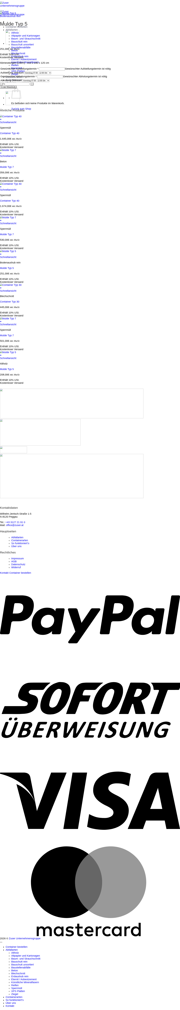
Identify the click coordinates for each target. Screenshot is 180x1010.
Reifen (15, 65)
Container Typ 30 (9, 301)
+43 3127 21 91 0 (15, 522)
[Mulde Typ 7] (13, 43)
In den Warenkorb (8, 87)
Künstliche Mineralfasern (25, 982)
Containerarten (19, 540)
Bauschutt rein (19, 961)
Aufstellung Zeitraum (12, 72)
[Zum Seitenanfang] (1, 942)
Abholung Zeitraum (11, 80)
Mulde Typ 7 (7, 167)
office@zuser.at (14, 525)
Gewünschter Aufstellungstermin (19, 68)
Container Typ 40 (9, 133)
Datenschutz (18, 564)
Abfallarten (12, 29)
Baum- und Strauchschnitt (25, 38)
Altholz (15, 952)
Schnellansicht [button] (8, 122)
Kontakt (10, 1006)
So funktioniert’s (20, 543)
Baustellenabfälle (21, 47)
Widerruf (16, 567)
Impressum (17, 558)
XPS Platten (18, 991)
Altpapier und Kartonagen (25, 35)
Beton (14, 970)
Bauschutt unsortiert (22, 44)
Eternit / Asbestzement (24, 59)
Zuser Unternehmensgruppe (24, 938)
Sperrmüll (16, 988)
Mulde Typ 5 (7, 268)
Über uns (16, 546)
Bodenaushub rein (10, 16)
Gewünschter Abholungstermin (18, 76)
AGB (14, 561)
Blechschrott (18, 973)
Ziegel (14, 994)
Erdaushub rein (19, 976)
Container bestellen (16, 946)
